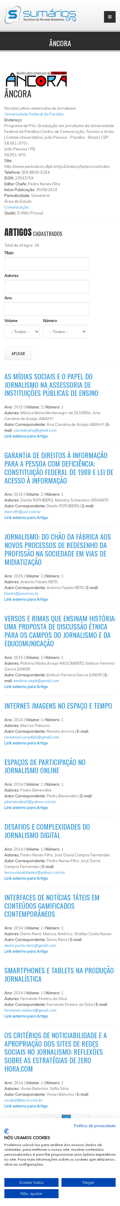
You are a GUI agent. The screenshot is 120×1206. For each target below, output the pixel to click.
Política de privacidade (95, 1125)
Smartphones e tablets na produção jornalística (59, 974)
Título (9, 252)
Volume (10, 320)
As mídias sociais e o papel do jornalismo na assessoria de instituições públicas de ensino (51, 384)
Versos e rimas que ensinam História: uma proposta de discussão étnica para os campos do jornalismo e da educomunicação (60, 630)
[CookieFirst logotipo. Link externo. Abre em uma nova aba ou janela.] (6, 1131)
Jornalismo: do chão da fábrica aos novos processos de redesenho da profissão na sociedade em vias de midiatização (57, 549)
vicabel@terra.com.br (23, 1100)
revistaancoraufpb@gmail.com (31, 737)
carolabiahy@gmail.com (35, 430)
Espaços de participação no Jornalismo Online (45, 766)
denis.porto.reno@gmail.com (30, 945)
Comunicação (16, 207)
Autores (11, 275)
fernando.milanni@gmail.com (30, 1010)
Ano (8, 298)
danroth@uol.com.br (22, 511)
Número (50, 320)
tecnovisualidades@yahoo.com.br (34, 872)
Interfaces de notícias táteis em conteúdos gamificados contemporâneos (52, 905)
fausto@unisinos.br (21, 593)
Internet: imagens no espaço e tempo (58, 705)
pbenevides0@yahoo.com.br (30, 801)
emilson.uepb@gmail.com (36, 680)
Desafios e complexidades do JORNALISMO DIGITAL (47, 830)
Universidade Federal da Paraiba (33, 114)
